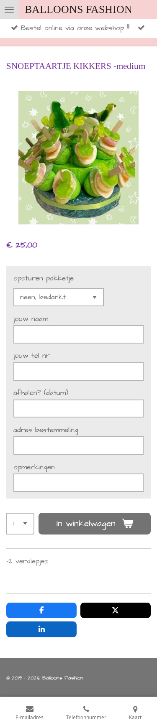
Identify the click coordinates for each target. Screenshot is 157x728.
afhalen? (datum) (40, 393)
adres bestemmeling (45, 430)
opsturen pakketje (43, 278)
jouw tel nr (31, 356)
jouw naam (30, 319)
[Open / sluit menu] (9, 9)
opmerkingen (34, 467)
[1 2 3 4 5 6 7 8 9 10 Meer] (20, 524)
